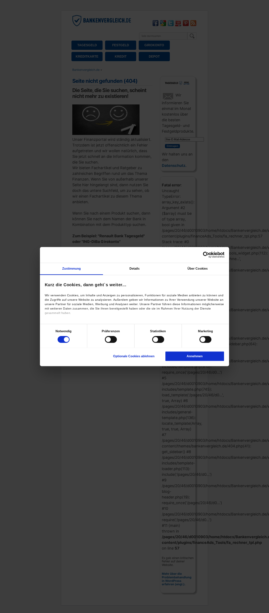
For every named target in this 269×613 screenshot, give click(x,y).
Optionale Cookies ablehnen (133, 356)
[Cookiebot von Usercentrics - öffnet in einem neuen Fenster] (206, 255)
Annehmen (195, 356)
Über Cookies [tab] (197, 268)
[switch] (111, 339)
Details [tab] (134, 268)
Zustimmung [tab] (71, 268)
